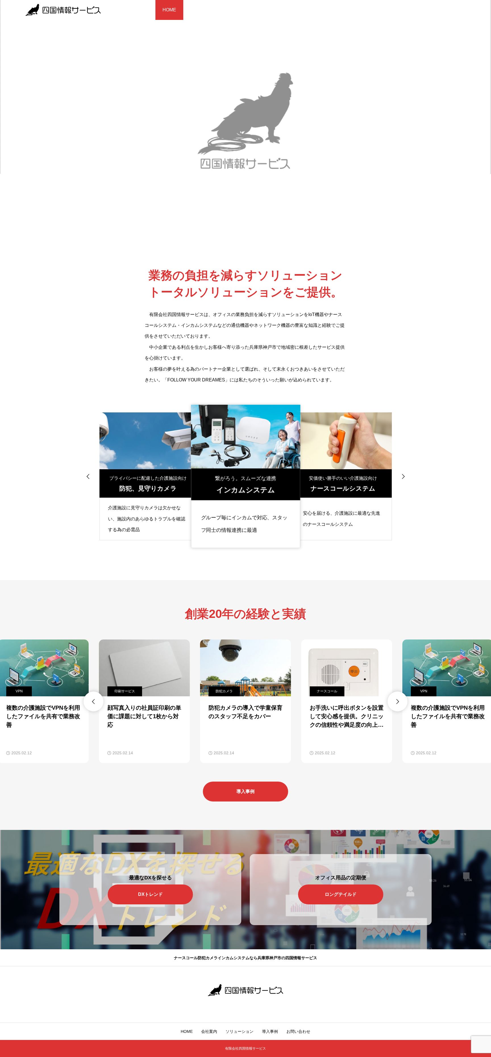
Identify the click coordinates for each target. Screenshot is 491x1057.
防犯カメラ (123, 691)
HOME (169, 9)
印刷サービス (23, 691)
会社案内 (199, 9)
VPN (322, 691)
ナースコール (226, 691)
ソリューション (239, 9)
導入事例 (278, 9)
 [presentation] (403, 476)
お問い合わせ (314, 9)
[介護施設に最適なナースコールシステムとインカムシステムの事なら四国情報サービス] (63, 10)
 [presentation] (88, 476)
